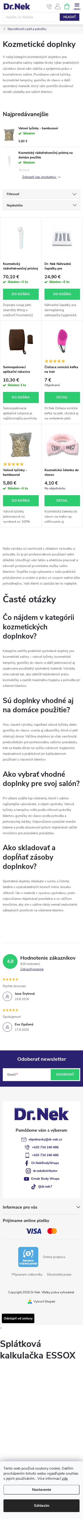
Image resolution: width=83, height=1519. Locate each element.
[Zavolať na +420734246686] (49, 6)
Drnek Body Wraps (45, 1178)
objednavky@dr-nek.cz (45, 1139)
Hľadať (69, 17)
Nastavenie (41, 1489)
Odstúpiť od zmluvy (18, 1318)
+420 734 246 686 (45, 1147)
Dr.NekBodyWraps (45, 1163)
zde (65, 1478)
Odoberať (65, 1074)
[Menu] (77, 6)
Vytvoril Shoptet (44, 1302)
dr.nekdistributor (45, 1171)
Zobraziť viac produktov (39, 177)
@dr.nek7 (45, 1186)
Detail (62, 397)
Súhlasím (41, 1505)
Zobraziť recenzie (32, 969)
